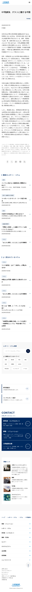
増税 (25, 359)
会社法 (19, 364)
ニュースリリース (6, 560)
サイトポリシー (5, 572)
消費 (6, 359)
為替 (6, 364)
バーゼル (25, 368)
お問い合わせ (5, 568)
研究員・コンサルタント (8, 533)
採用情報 (4, 555)
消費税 (12, 364)
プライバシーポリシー (6, 570)
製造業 (12, 359)
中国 (19, 359)
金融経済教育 (6, 224)
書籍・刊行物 (5, 537)
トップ (3, 517)
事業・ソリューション (7, 523)
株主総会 (7, 368)
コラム (4, 239)
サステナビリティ (6, 546)
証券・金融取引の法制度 (8, 195)
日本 (4, 180)
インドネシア (16, 368)
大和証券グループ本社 (6, 577)
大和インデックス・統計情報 (8, 576)
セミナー (4, 542)
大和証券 (4, 579)
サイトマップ (5, 574)
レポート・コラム (12, 517)
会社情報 (4, 551)
